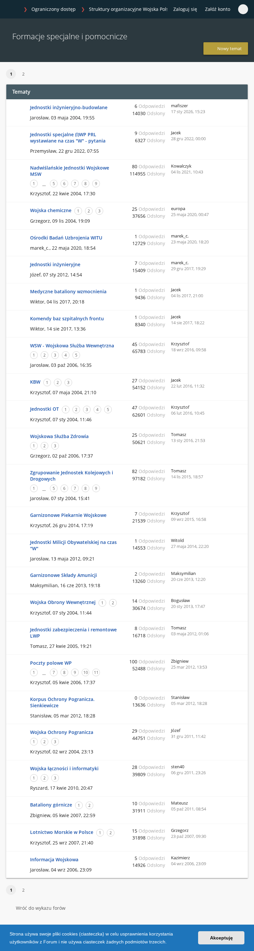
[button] (169, 942)
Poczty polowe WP (51, 663)
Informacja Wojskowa (54, 859)
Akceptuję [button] (221, 937)
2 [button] (23, 74)
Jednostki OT (44, 409)
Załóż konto (217, 9)
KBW (35, 382)
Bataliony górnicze (51, 805)
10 (85, 672)
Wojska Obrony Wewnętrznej (63, 602)
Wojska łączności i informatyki (64, 768)
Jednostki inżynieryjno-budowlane (68, 107)
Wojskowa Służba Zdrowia (59, 436)
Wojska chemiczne (50, 210)
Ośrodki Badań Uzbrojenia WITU (66, 238)
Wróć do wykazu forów (40, 908)
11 (96, 672)
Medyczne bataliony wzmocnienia (68, 291)
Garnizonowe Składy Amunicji (63, 575)
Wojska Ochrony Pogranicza (61, 732)
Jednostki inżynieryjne (55, 264)
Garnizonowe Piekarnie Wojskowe (68, 515)
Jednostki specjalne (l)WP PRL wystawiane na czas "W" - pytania (68, 137)
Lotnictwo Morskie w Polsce (61, 832)
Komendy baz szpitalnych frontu (67, 318)
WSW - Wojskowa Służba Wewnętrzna (72, 345)
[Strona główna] (13, 9)
